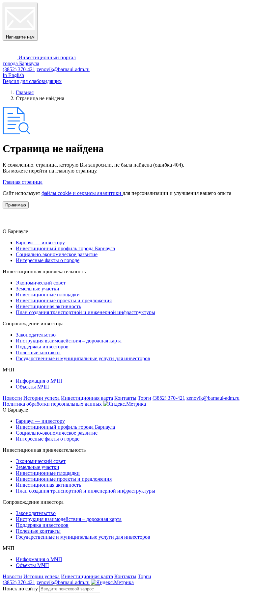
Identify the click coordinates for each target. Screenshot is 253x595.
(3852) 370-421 (19, 69)
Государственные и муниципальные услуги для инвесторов (83, 358)
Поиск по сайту (20, 588)
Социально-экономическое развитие (57, 254)
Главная (25, 92)
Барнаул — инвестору (40, 242)
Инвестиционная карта (87, 398)
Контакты (125, 398)
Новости (12, 398)
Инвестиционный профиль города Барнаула (65, 248)
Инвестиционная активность (48, 306)
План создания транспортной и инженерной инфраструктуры (85, 312)
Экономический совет (41, 282)
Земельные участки (37, 288)
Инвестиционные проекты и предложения (64, 300)
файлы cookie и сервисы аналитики (82, 193)
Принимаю (15, 205)
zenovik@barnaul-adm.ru (63, 69)
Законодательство (36, 335)
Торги (144, 398)
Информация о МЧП (39, 381)
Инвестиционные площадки (48, 294)
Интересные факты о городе (47, 260)
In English (13, 75)
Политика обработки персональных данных (53, 404)
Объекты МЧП (32, 387)
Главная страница (22, 182)
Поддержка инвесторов (42, 346)
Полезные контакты (38, 352)
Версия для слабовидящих (32, 81)
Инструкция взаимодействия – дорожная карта (69, 340)
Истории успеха (41, 398)
